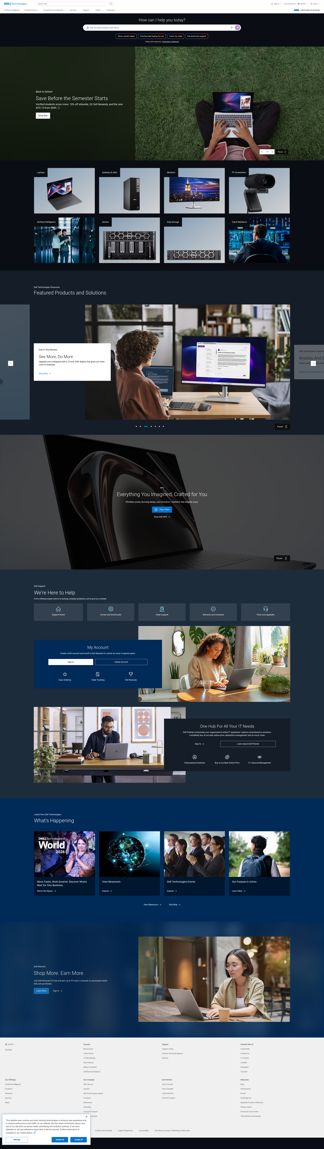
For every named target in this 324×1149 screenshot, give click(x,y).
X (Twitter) (244, 1058)
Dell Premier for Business (310, 10)
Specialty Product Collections (251, 1102)
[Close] (86, 1116)
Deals (7, 1102)
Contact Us (60, 376)
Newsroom (88, 1102)
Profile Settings (89, 1058)
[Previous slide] (262, 151)
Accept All (79, 1140)
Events (243, 1093)
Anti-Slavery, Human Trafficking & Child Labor (172, 1131)
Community (245, 1049)
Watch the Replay (45, 891)
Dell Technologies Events (181, 881)
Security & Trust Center (249, 1112)
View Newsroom (111, 881)
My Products (89, 1063)
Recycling (87, 1107)
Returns (165, 1058)
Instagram (244, 1067)
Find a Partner (167, 1084)
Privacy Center (246, 1107)
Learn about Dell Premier (248, 744)
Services (8, 1098)
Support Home (167, 1049)
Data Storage (173, 222)
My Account (88, 1049)
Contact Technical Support (172, 1053)
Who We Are (88, 1084)
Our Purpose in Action (244, 881)
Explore (105, 891)
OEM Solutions (168, 1093)
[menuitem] (31, 10)
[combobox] (74, 4)
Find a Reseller (167, 1089)
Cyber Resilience (239, 222)
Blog (242, 1084)
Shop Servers (44, 376)
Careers (87, 1089)
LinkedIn (243, 1063)
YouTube (243, 1072)
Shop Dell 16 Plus (65, 115)
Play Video (164, 509)
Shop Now (303, 372)
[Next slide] (272, 151)
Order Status (89, 1053)
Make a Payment (90, 1067)
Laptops (41, 172)
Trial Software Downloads (250, 1116)
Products (8, 1089)
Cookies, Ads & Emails (103, 1131)
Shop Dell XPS (160, 517)
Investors (87, 1098)
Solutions (8, 1093)
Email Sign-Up (245, 1098)
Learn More (43, 115)
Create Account (121, 662)
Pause (280, 152)
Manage (17, 1140)
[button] (276, 3)
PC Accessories (239, 172)
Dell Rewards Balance (92, 1072)
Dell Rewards (245, 1089)
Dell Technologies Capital (93, 1093)
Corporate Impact (90, 1112)
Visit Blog (173, 904)
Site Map (8, 1050)
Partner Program (168, 1098)
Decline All (60, 1140)
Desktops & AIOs (109, 172)
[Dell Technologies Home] (15, 3)
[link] (290, 3)
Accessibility (144, 1131)
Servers (105, 222)
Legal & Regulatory (125, 1131)
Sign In (71, 662)
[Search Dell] (111, 4)
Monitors (171, 172)
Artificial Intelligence (46, 222)
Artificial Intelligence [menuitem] (12, 10)
